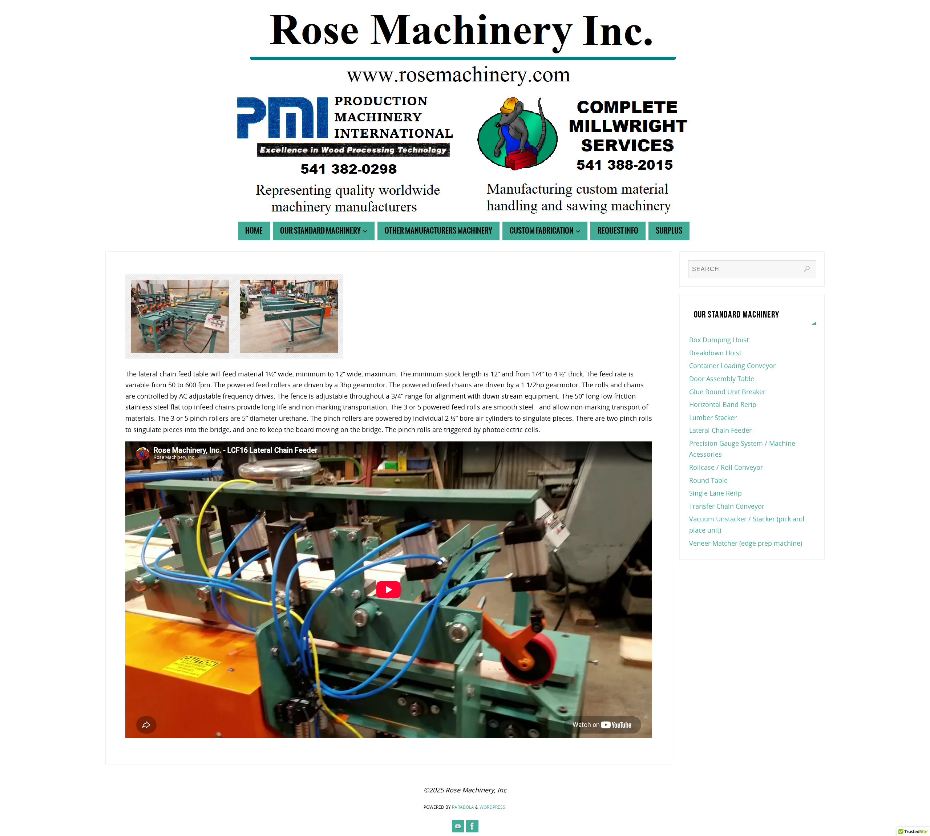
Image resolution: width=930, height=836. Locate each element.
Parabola (463, 807)
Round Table (708, 480)
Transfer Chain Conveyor (726, 506)
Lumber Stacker (713, 417)
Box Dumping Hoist (719, 339)
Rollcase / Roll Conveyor (726, 467)
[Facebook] (472, 826)
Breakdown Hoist (715, 352)
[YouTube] (458, 826)
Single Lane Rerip (715, 493)
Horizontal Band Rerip (722, 404)
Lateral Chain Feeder (720, 430)
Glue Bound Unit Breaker (727, 391)
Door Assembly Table (721, 378)
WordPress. (493, 807)
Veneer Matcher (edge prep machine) (745, 543)
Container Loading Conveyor (732, 365)
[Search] (806, 268)
